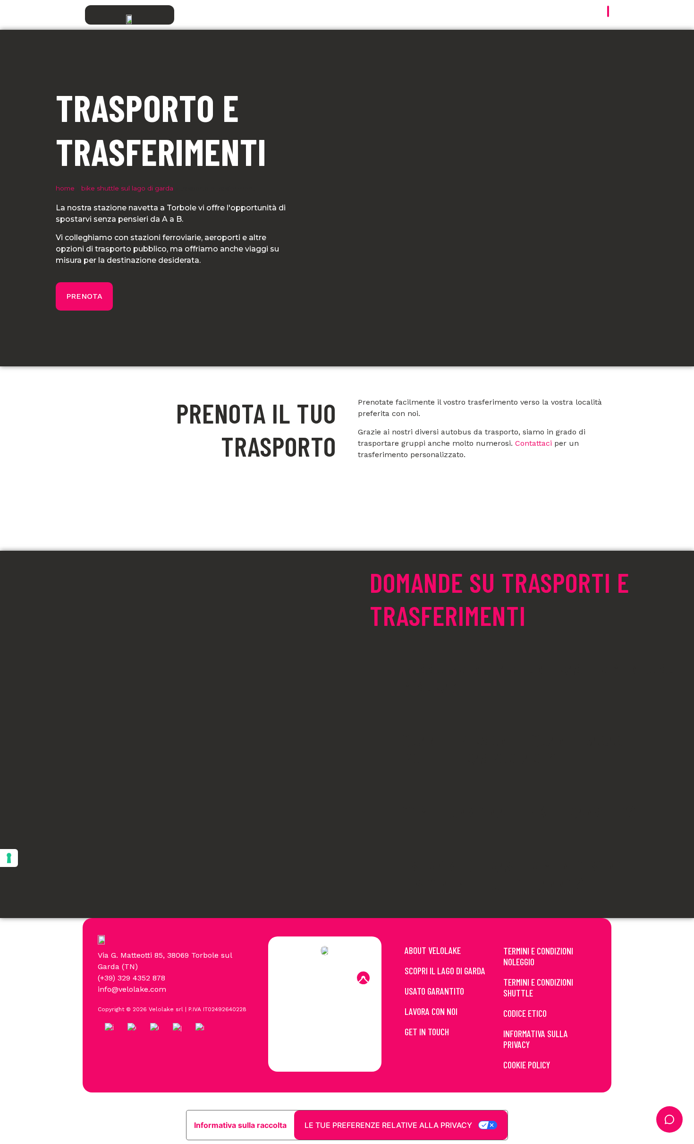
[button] (524, 677)
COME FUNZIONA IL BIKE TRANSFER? (518, 812)
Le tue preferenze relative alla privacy (388, 1125)
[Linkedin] (337, 978)
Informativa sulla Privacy (535, 1039)
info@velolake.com (132, 989)
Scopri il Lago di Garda (445, 970)
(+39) (108, 977)
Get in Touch (427, 1031)
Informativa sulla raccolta (240, 1125)
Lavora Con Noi (431, 1011)
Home (65, 188)
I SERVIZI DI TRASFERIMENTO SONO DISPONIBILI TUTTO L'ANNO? (513, 874)
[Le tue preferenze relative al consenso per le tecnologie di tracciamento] (9, 858)
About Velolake (433, 950)
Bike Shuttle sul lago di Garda (127, 188)
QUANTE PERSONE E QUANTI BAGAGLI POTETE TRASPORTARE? (518, 749)
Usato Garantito (434, 991)
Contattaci (533, 443)
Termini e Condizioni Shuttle (538, 987)
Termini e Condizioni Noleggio (538, 956)
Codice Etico (525, 1013)
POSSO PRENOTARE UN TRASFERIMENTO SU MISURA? (539, 677)
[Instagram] (312, 978)
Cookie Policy (526, 1064)
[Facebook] (286, 978)
